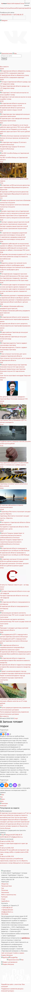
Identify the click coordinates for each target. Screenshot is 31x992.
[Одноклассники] (6, 53)
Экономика (5, 892)
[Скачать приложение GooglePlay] (19, 18)
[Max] (15, 53)
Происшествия (6, 886)
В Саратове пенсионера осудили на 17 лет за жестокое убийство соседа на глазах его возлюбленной (15, 815)
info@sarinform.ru (17, 837)
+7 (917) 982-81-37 (17, 14)
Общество (4, 884)
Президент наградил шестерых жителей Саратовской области (14, 822)
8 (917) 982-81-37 (17, 835)
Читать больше (5, 828)
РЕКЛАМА (4, 914)
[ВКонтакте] (1, 734)
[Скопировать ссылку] (10, 734)
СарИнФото (5, 901)
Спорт (16, 718)
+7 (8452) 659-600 (6, 14)
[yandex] (9, 962)
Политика (4, 890)
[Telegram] (4, 20)
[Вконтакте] (15, 37)
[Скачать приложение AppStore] (6, 18)
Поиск (4, 58)
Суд (2, 888)
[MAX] (8, 734)
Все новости (4, 66)
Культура (4, 897)
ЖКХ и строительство (8, 894)
